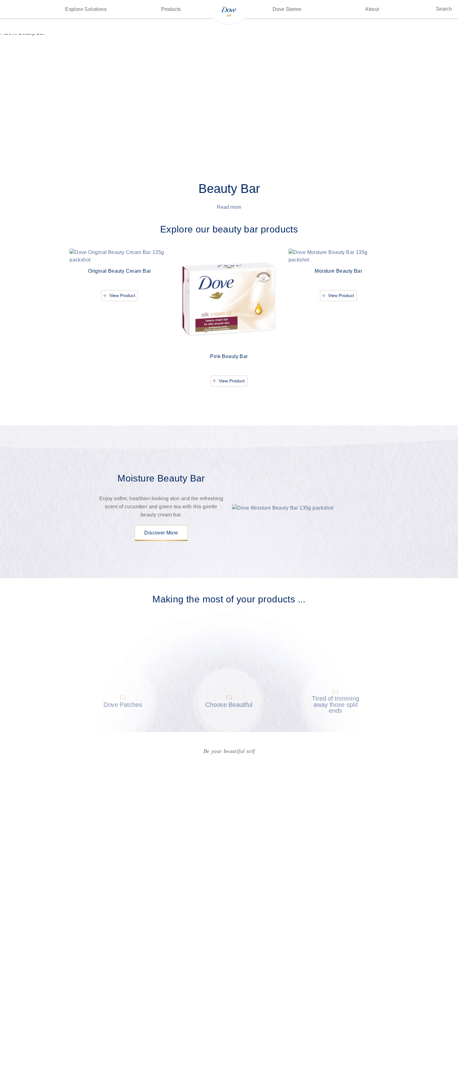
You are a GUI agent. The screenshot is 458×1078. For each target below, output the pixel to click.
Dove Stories (287, 9)
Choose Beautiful (229, 704)
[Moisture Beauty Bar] (339, 256)
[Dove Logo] (229, 11)
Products (171, 9)
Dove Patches (122, 704)
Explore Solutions (86, 9)
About (372, 9)
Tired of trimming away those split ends (335, 704)
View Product (123, 295)
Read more (229, 207)
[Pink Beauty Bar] (229, 299)
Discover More (161, 532)
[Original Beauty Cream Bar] (119, 256)
